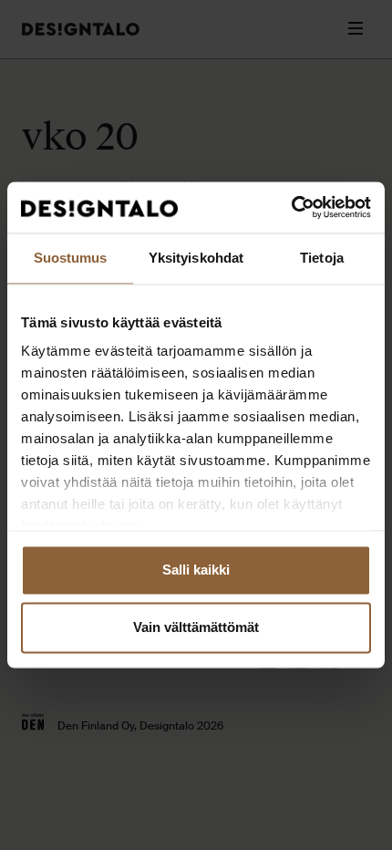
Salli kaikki (196, 569)
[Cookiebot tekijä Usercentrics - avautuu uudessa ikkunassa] (291, 207)
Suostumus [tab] (71, 257)
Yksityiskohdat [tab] (196, 257)
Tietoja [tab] (322, 257)
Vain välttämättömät (196, 628)
